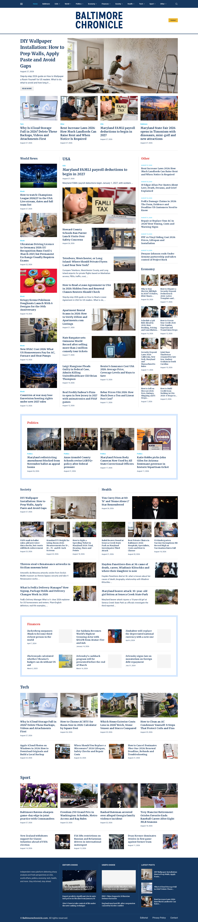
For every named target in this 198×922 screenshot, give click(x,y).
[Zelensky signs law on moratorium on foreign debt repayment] (164, 661)
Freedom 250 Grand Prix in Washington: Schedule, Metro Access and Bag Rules (78, 815)
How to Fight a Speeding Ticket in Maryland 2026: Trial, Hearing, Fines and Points (83, 545)
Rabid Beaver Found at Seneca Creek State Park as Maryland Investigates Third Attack (113, 545)
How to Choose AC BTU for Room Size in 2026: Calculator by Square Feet (78, 725)
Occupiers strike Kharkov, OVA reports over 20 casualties (118, 888)
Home (35, 4)
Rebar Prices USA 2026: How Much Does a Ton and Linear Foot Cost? (117, 395)
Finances (105, 4)
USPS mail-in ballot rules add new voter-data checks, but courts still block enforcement (31, 544)
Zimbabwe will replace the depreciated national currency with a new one (140, 633)
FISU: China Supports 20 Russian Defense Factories (116, 897)
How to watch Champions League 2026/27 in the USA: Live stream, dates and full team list (36, 199)
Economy (91, 4)
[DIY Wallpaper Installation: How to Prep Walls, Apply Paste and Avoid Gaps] (122, 65)
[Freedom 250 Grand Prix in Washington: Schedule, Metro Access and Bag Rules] (79, 803)
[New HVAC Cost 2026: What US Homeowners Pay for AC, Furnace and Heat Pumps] (38, 339)
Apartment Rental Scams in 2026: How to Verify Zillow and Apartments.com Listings (74, 317)
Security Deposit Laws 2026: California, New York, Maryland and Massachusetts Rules (149, 359)
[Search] (176, 4)
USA (56, 4)
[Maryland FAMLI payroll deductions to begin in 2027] (119, 118)
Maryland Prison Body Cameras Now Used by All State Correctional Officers (117, 461)
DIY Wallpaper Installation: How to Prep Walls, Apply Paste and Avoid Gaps (42, 53)
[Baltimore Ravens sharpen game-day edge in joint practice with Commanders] (39, 803)
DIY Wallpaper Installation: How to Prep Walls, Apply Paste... (165, 874)
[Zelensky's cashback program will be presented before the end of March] (115, 661)
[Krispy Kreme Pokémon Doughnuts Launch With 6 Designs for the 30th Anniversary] (38, 292)
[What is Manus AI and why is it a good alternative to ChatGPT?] (79, 881)
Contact (173, 20)
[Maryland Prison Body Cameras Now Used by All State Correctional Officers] (117, 448)
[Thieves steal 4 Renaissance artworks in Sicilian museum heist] (84, 570)
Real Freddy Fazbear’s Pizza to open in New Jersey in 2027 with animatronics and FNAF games (79, 397)
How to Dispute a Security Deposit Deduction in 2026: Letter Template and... (168, 294)
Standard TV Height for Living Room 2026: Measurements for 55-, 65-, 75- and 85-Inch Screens (57, 545)
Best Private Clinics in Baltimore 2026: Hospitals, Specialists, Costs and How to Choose (139, 545)
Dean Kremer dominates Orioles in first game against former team (142, 838)
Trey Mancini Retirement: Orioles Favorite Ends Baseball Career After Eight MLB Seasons (157, 817)
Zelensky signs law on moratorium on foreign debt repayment (139, 659)
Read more (27, 89)
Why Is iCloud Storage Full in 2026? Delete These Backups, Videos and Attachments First (38, 726)
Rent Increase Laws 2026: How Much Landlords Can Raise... (165, 901)
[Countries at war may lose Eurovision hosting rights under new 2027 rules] (38, 385)
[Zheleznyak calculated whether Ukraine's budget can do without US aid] (65, 661)
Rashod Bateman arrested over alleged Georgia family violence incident (117, 815)
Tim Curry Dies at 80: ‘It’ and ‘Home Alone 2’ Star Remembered (115, 501)
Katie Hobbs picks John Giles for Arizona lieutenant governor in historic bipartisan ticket (153, 462)
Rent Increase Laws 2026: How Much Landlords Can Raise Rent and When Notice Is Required (159, 171)
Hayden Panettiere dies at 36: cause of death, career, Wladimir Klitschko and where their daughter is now (125, 568)
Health (130, 4)
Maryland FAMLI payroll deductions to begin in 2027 (117, 131)
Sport (152, 4)
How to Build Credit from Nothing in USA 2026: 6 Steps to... (168, 392)
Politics (78, 4)
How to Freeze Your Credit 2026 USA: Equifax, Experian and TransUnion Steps (169, 325)
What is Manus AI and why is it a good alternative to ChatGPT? (79, 888)
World (67, 4)
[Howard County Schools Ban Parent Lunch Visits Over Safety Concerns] (114, 239)
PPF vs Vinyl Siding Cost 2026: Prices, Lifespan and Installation (158, 240)
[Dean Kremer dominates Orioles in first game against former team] (170, 841)
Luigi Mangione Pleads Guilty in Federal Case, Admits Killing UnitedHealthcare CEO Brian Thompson (79, 373)
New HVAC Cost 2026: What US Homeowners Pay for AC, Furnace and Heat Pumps (37, 352)
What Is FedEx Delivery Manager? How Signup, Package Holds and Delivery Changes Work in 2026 (44, 591)
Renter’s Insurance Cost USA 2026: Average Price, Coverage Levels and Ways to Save (117, 371)
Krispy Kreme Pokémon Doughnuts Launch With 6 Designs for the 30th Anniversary (36, 304)
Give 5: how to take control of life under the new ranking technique (79, 904)
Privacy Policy (159, 917)
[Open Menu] (21, 4)
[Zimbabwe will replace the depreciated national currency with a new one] (164, 636)
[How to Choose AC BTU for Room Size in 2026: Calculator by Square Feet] (79, 713)
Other (162, 4)
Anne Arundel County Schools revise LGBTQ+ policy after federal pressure (78, 462)
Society (118, 4)
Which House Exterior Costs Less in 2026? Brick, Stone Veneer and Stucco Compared (118, 725)
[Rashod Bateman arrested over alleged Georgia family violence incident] (119, 803)
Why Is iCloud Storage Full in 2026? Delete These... (165, 888)
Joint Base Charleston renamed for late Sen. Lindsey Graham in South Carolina (168, 358)
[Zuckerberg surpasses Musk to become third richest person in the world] (65, 636)
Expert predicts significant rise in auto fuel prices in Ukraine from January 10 (79, 897)
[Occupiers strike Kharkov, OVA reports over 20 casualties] (119, 881)
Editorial (144, 917)
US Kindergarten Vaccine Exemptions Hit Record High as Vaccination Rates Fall (166, 544)
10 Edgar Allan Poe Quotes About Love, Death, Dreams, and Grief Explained (159, 187)
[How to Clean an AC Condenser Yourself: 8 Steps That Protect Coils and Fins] (159, 713)
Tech (141, 4)
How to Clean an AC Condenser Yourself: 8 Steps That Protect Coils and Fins (157, 725)
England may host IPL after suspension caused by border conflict (118, 904)
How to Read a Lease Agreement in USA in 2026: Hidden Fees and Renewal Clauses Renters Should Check (86, 288)
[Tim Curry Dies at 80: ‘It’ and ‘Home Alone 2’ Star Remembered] (155, 507)
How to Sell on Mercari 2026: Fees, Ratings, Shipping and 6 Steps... (148, 393)
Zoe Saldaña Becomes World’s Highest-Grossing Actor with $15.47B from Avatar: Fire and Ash (90, 636)
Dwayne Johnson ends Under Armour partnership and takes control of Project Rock (158, 256)
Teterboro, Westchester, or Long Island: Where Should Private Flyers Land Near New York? (84, 262)
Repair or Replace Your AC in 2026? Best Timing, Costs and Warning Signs (157, 223)
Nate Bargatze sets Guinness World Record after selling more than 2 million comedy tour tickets (75, 344)
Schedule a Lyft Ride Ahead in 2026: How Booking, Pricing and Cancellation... (149, 325)
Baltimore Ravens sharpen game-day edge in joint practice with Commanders (37, 815)
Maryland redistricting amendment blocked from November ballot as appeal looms (43, 462)
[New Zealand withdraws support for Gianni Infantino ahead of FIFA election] (62, 841)
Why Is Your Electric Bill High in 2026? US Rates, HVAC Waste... (149, 292)
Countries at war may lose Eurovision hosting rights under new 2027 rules (36, 398)
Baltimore (46, 4)
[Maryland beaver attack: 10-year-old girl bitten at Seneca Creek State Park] (166, 596)
